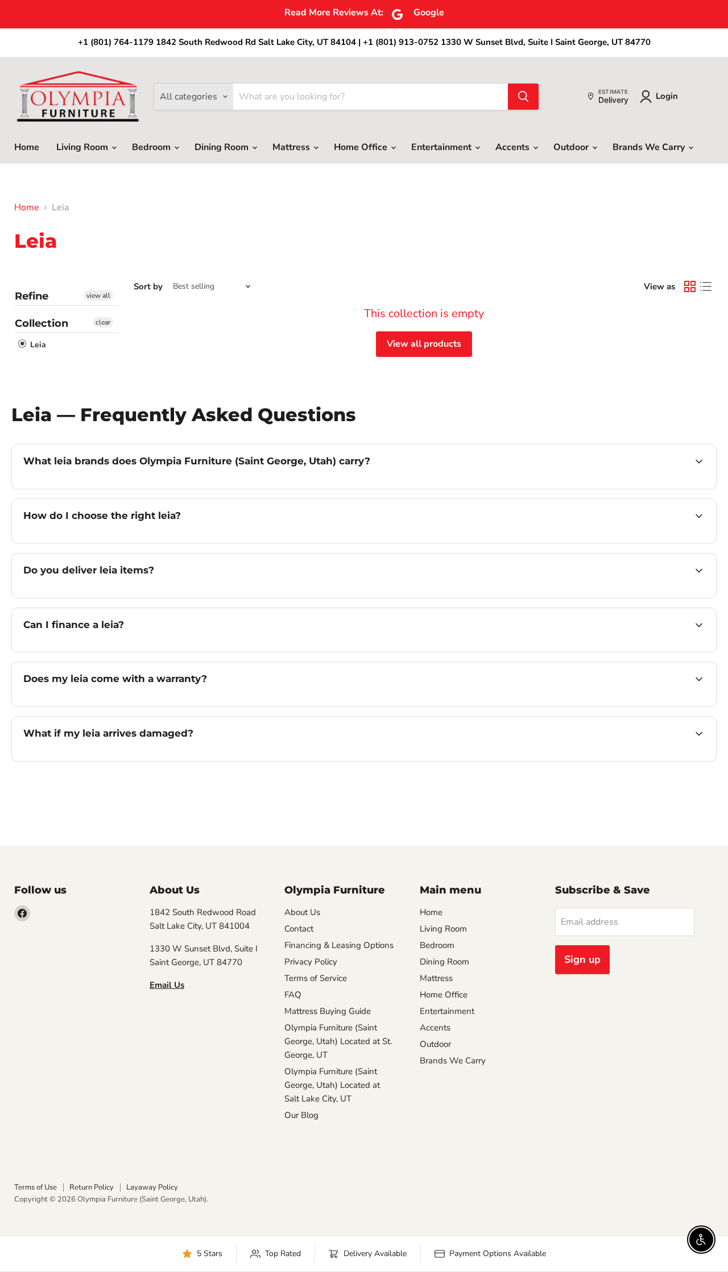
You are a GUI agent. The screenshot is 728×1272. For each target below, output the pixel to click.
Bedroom (152, 147)
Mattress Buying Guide (327, 1011)
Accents (513, 147)
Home (26, 147)
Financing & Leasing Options (339, 945)
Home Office (362, 147)
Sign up (582, 959)
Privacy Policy (310, 961)
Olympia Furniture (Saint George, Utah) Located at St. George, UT (338, 1041)
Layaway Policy (152, 1187)
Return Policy (91, 1187)
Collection (41, 323)
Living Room (83, 147)
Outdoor (572, 147)
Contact (298, 928)
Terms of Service (315, 978)
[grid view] (690, 286)
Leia (37, 344)
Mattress (292, 147)
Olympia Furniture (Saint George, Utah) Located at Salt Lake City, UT (332, 1085)
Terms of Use (35, 1187)
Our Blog (301, 1115)
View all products (424, 344)
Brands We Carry (650, 147)
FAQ (292, 994)
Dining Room (223, 147)
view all (98, 295)
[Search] (523, 97)
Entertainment (442, 147)
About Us (302, 912)
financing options (116, 651)
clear (103, 322)
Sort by (148, 287)
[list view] (706, 286)
